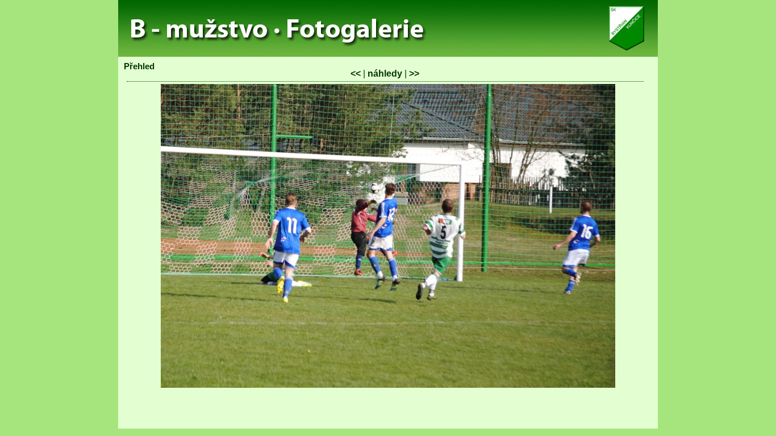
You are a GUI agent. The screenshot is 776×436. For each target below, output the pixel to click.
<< (356, 73)
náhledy (385, 73)
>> (414, 73)
